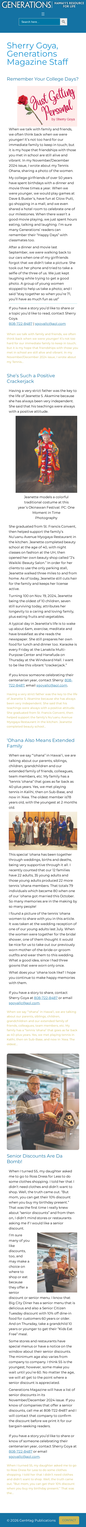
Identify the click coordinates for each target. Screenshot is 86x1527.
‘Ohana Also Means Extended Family (41, 743)
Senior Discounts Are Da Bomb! (35, 1158)
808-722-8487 (20, 324)
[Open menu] (43, 14)
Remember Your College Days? (43, 79)
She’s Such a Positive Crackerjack (31, 378)
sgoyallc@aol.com (50, 324)
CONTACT (69, 1520)
